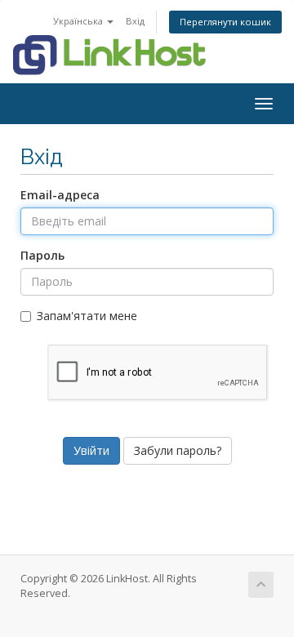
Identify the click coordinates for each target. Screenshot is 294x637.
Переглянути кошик (225, 22)
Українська (79, 21)
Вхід (135, 21)
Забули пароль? (177, 450)
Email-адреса (60, 195)
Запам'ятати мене (87, 315)
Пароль (42, 255)
